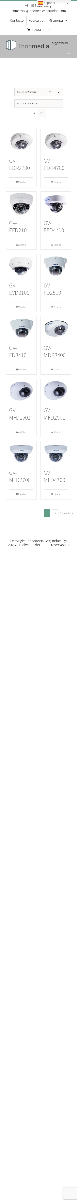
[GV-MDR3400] (56, 328)
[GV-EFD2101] (21, 204)
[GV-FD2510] (56, 266)
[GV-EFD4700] (56, 204)
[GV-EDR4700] (56, 141)
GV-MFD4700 (54, 476)
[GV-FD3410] (21, 328)
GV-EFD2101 (19, 226)
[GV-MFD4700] (56, 453)
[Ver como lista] (42, 113)
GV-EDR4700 (54, 164)
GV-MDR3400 (55, 351)
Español (49, 3)
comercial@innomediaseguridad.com (38, 10)
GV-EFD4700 (54, 226)
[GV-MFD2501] (56, 391)
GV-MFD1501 (20, 414)
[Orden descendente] (59, 92)
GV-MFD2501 (54, 414)
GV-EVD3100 (19, 289)
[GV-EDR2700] (21, 141)
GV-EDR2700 (19, 164)
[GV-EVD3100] (21, 266)
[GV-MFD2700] (21, 453)
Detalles (22, 182)
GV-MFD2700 (20, 476)
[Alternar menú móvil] (69, 52)
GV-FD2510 (52, 289)
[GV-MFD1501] (21, 391)
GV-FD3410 (17, 351)
